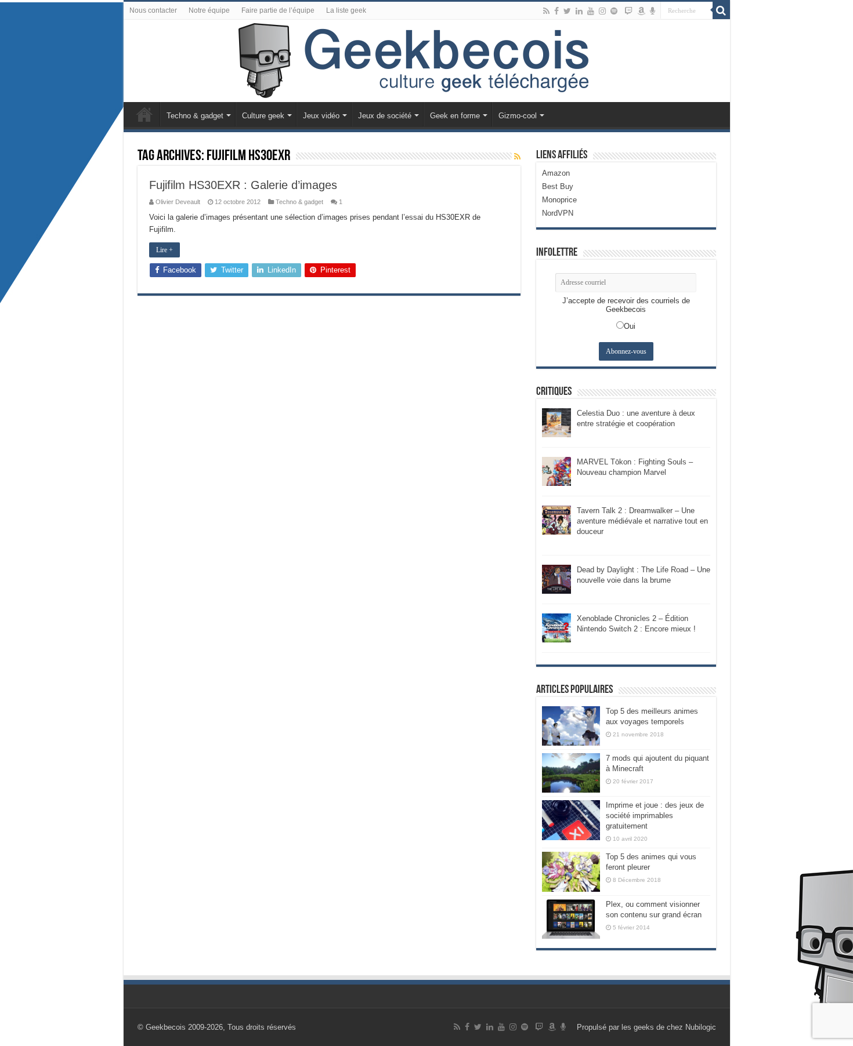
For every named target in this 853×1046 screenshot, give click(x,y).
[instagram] (602, 11)
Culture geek (263, 115)
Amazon (556, 173)
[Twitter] (567, 11)
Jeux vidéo (321, 115)
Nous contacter (153, 10)
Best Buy (557, 186)
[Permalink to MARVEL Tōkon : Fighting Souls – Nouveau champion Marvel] (556, 470)
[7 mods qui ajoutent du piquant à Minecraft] (571, 773)
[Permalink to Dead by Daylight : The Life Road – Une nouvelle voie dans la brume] (556, 578)
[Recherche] (721, 10)
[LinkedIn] (579, 11)
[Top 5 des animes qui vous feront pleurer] (571, 871)
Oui (629, 326)
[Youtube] (590, 11)
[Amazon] (641, 11)
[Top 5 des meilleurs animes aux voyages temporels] (571, 726)
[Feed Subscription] (517, 156)
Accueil (144, 114)
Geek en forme (455, 115)
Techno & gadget (195, 115)
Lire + (164, 250)
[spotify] (614, 11)
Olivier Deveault (178, 201)
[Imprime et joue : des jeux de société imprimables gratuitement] (571, 820)
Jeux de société (384, 115)
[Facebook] (556, 11)
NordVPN (557, 213)
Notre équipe (209, 10)
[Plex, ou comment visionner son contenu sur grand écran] (571, 919)
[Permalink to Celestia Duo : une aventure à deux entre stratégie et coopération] (556, 421)
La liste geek (346, 10)
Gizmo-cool (517, 115)
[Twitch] (628, 11)
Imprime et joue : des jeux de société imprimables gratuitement (655, 815)
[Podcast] (652, 11)
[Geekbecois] (427, 61)
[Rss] (546, 11)
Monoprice (559, 199)
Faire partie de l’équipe (278, 10)
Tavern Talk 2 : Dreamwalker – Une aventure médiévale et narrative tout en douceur (642, 521)
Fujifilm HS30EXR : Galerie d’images (243, 185)
